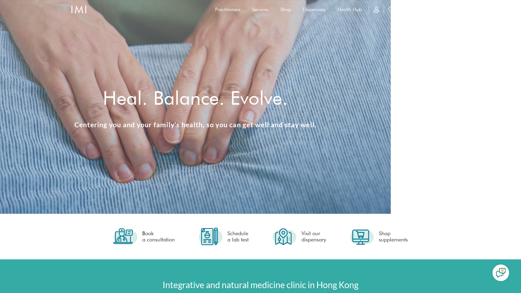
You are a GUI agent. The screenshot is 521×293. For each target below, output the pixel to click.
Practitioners (227, 9)
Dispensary (314, 9)
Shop (286, 9)
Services (260, 9)
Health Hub (350, 9)
